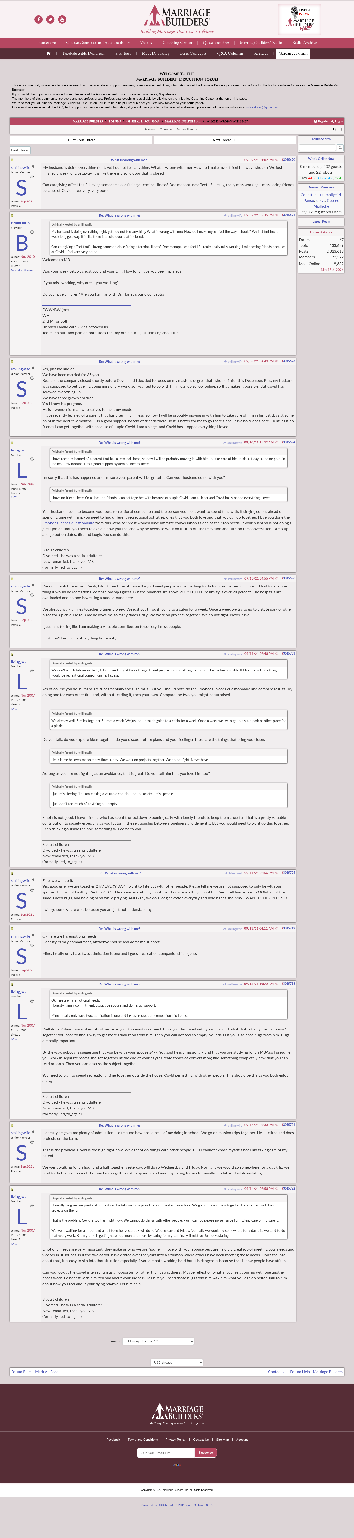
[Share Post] (276, 159)
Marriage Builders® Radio (261, 43)
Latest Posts (321, 221)
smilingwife (234, 215)
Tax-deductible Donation (83, 54)
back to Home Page (177, 15)
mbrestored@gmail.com (263, 107)
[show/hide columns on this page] (341, 129)
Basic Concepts (193, 54)
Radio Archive (304, 43)
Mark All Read (47, 1371)
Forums (115, 121)
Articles (261, 54)
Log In (338, 121)
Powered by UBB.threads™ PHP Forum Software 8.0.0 (177, 1505)
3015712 (289, 928)
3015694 (289, 442)
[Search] (335, 129)
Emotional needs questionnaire (68, 523)
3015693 (289, 361)
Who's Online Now (321, 159)
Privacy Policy (175, 1439)
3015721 (289, 1125)
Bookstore (47, 43)
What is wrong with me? (129, 160)
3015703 (289, 653)
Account (242, 1439)
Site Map (222, 1439)
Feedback (113, 1439)
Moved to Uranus (22, 270)
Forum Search (321, 139)
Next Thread (222, 140)
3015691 (289, 215)
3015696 (289, 578)
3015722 (289, 1188)
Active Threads (187, 129)
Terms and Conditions (143, 1439)
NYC (14, 497)
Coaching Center (177, 43)
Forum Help (300, 1371)
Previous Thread (83, 140)
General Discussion (142, 121)
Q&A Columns (230, 54)
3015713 (289, 983)
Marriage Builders (88, 121)
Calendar (166, 129)
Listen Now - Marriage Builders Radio (300, 19)
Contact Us (277, 1371)
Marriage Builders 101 (183, 121)
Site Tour (123, 54)
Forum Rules (21, 1371)
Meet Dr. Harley (155, 54)
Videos (146, 43)
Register (322, 121)
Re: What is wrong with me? (119, 215)
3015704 (289, 872)
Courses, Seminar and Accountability (98, 43)
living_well (235, 873)
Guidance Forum (293, 54)
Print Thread (20, 150)
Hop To (115, 1341)
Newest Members (321, 187)
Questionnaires (216, 43)
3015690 (289, 160)
